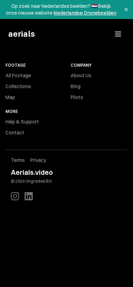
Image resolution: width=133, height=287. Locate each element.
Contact (14, 133)
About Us (81, 75)
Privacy (38, 160)
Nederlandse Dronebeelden (85, 13)
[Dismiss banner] (126, 9)
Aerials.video (32, 172)
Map (10, 97)
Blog (75, 86)
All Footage (18, 75)
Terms (18, 160)
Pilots (77, 97)
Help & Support (22, 122)
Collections (18, 86)
